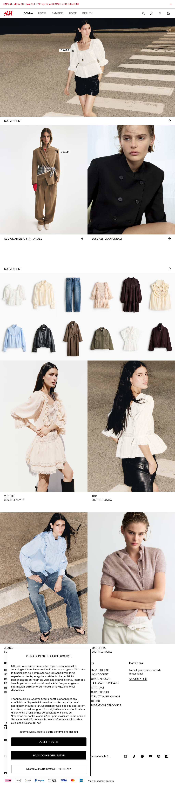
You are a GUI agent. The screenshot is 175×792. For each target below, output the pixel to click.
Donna (28, 13)
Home (73, 13)
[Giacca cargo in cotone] (102, 339)
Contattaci (96, 687)
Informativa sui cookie (104, 696)
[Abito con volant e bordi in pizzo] (102, 295)
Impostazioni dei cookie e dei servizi (48, 769)
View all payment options (101, 781)
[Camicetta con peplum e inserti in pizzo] (14, 295)
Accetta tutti (48, 741)
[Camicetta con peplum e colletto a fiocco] (131, 339)
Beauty (87, 13)
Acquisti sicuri (98, 692)
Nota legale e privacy (103, 683)
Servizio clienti (99, 670)
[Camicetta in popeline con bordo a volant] (14, 339)
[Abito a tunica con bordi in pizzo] (131, 295)
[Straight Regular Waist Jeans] (73, 295)
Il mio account (98, 674)
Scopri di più (138, 679)
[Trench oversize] (73, 339)
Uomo (42, 13)
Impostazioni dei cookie (104, 705)
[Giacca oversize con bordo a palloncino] (43, 339)
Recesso (94, 700)
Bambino (57, 13)
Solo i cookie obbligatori (48, 755)
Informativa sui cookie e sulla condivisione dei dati (49, 731)
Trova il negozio (99, 678)
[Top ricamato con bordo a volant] (160, 295)
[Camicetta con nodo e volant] (43, 295)
